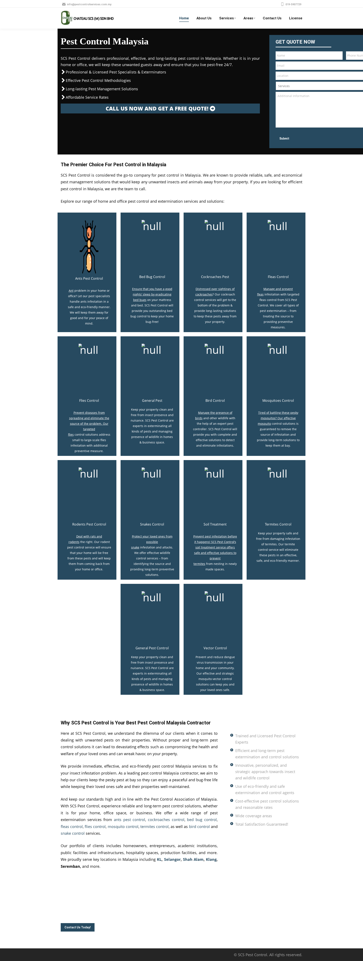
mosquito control (123, 826)
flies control (95, 826)
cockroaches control (166, 819)
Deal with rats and (89, 536)
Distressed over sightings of (215, 289)
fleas (260, 294)
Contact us (99, 914)
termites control (154, 826)
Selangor (172, 859)
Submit (284, 138)
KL (159, 859)
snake (135, 547)
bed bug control (202, 819)
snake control (73, 833)
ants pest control (129, 819)
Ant (71, 291)
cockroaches (204, 294)
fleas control (72, 826)
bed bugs (139, 300)
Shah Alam (193, 859)
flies (71, 435)
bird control (199, 826)
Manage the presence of (215, 413)
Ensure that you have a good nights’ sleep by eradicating (152, 291)
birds (199, 418)
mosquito (264, 424)
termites (199, 564)
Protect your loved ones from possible (152, 539)
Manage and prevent (278, 289)
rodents (73, 542)
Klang (211, 859)
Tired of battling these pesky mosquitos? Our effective (278, 415)
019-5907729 (293, 4)
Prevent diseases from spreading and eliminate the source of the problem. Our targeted (89, 421)
